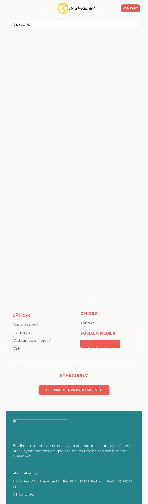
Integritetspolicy (25, 473)
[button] (12, 8)
